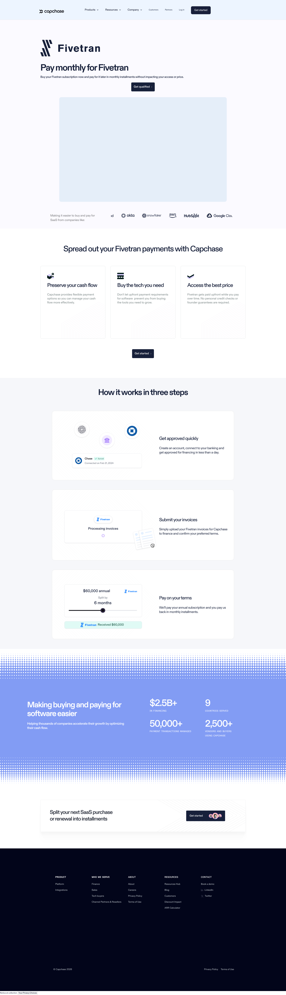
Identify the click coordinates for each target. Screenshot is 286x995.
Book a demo (207, 884)
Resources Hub (172, 884)
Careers (132, 890)
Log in (181, 10)
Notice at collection (8, 993)
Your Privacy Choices (28, 993)
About (131, 884)
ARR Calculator (172, 908)
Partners (168, 10)
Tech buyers (98, 896)
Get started (200, 10)
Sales (94, 890)
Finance (96, 884)
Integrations (61, 890)
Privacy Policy (135, 896)
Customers (153, 10)
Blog (167, 890)
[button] (91, 10)
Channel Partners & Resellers (106, 902)
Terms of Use (134, 902)
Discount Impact (173, 902)
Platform (59, 884)
